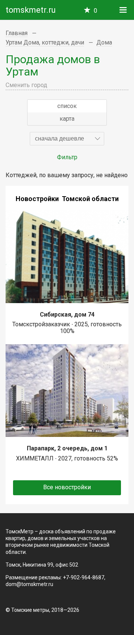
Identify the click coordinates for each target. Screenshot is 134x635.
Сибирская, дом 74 (67, 314)
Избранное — (95, 10)
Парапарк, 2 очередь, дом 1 (67, 448)
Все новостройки (67, 487)
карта (67, 118)
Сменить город (26, 85)
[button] (67, 138)
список (67, 106)
